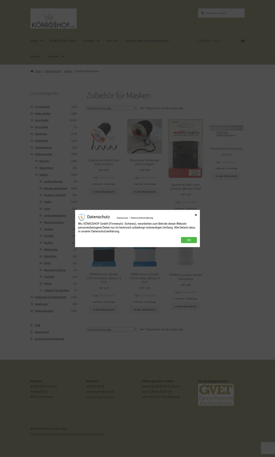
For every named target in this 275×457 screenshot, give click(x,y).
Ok (189, 240)
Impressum (122, 217)
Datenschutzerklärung (142, 217)
